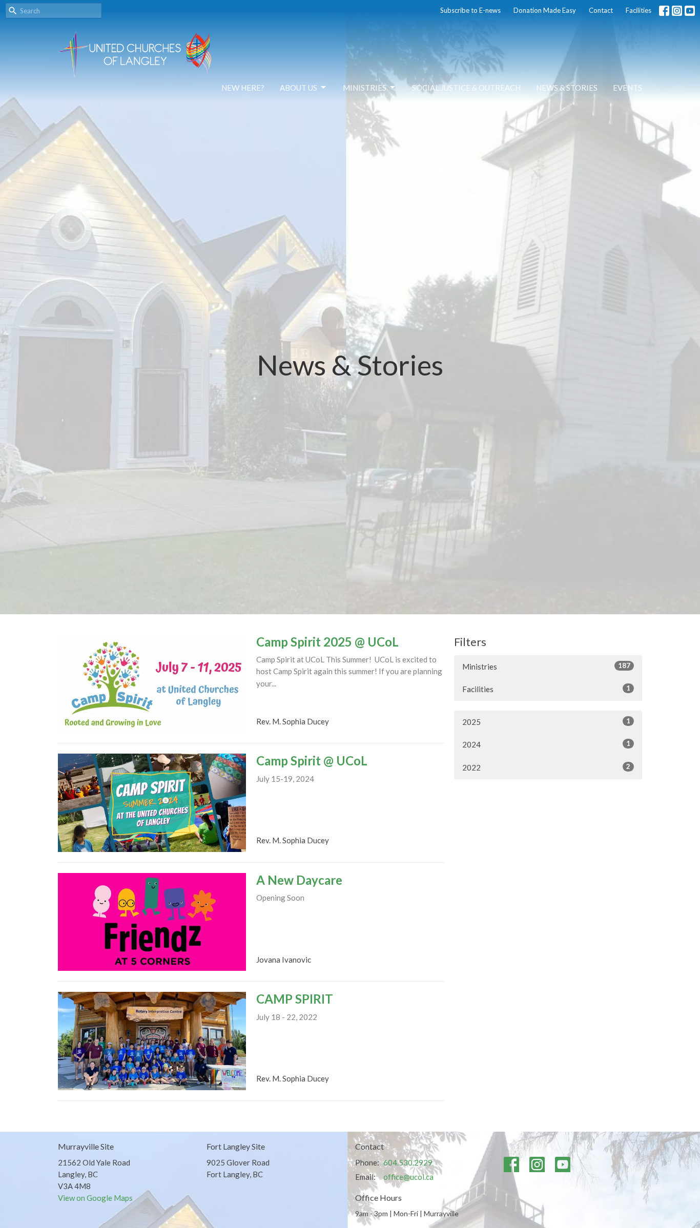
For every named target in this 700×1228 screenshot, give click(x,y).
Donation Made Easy (544, 10)
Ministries (364, 87)
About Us (298, 87)
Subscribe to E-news (470, 10)
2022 (546, 767)
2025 (546, 721)
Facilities (638, 10)
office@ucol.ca (408, 1176)
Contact (601, 10)
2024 (546, 744)
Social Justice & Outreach (466, 87)
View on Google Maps (95, 1197)
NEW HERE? (242, 87)
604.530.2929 (408, 1162)
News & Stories (567, 87)
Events (627, 87)
